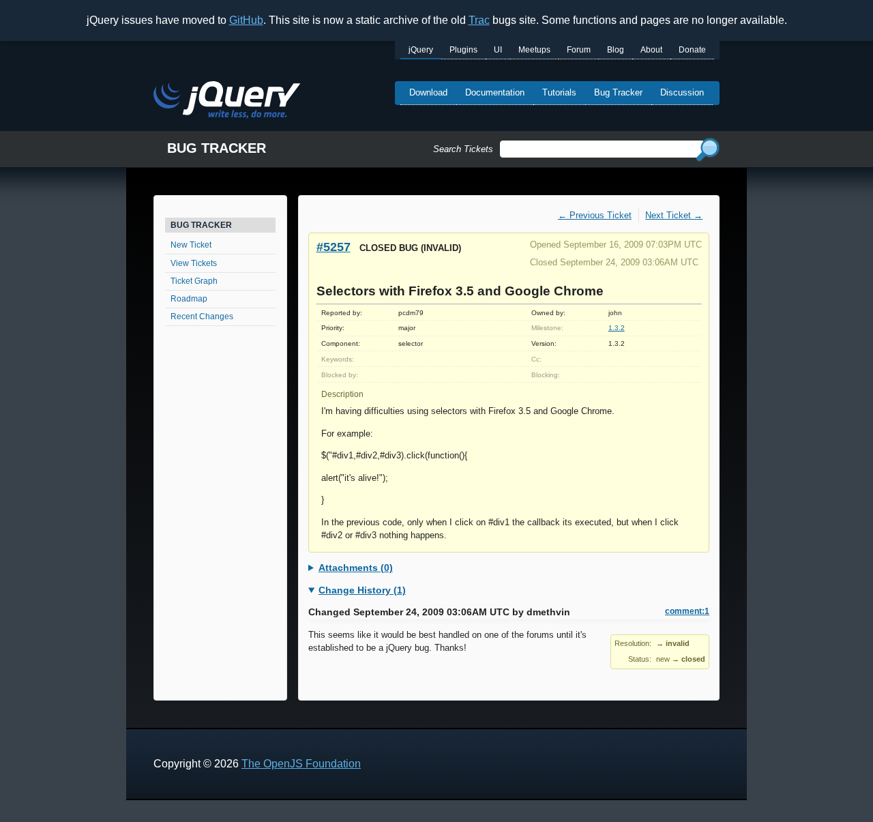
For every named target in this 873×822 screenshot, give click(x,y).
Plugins (463, 50)
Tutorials (559, 92)
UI (498, 50)
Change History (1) (362, 590)
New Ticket (191, 245)
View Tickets (194, 263)
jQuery (421, 50)
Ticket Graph (194, 281)
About (651, 50)
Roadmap (189, 299)
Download (428, 92)
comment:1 (687, 611)
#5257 (333, 246)
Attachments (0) (356, 567)
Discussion (682, 92)
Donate (692, 50)
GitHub (246, 20)
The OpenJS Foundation (301, 763)
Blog (615, 50)
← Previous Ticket (595, 215)
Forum (579, 50)
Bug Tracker (618, 92)
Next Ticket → (673, 215)
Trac (479, 20)
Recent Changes (202, 316)
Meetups (534, 50)
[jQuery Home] (226, 102)
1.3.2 (616, 328)
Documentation (494, 92)
